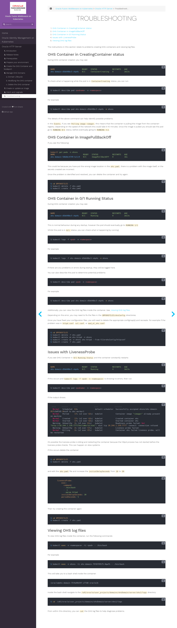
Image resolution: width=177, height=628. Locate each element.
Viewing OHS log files (61, 41)
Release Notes (11, 55)
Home (5, 33)
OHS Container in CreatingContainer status (72, 28)
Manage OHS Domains (14, 73)
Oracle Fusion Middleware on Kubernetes (74, 9)
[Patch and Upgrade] (40, 314)
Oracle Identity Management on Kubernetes (18, 40)
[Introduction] (173, 314)
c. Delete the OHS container (18, 84)
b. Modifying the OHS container (19, 81)
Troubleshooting (12, 96)
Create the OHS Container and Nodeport (18, 67)
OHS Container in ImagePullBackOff (68, 31)
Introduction (10, 51)
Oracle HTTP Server (12, 46)
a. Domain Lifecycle (14, 77)
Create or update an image (16, 88)
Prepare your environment (16, 62)
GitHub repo (8, 112)
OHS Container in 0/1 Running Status (69, 34)
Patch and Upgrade (13, 92)
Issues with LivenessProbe (64, 37)
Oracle (20, 107)
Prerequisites (10, 58)
